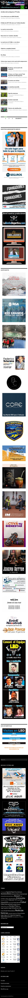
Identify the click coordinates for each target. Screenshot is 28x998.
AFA (5, 892)
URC (6, 918)
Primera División (21, 913)
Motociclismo (11, 910)
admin (9, 18)
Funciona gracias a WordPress (7, 996)
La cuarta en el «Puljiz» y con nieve (10, 42)
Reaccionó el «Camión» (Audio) (9, 35)
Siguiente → (19, 118)
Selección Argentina (15, 915)
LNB (20, 908)
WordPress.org (4, 989)
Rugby (2, 915)
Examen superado (13, 99)
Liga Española (4, 908)
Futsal (20, 900)
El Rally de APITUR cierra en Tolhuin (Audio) (13, 23)
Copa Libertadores (12, 898)
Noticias (19, 910)
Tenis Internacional (6, 917)
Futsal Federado (16, 902)
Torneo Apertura (15, 916)
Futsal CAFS (10, 902)
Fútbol (23, 902)
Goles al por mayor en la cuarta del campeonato (14, 61)
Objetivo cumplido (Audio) (8, 48)
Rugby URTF (7, 915)
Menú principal (26, 7)
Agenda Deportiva (11, 892)
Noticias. (4, 913)
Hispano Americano (5, 906)
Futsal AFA (4, 902)
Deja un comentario (16, 18)
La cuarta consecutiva (7, 29)
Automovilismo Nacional (5, 896)
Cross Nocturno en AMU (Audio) (10, 16)
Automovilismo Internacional (19, 894)
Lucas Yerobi (4, 910)
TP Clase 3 (3, 918)
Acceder (3, 980)
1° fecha (2, 892)
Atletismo (19, 892)
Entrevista (20, 898)
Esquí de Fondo (4, 900)
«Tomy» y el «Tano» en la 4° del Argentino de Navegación (16, 74)
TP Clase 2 (21, 916)
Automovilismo (6, 894)
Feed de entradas (5, 983)
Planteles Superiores (13, 913)
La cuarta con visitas (13, 80)
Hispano (19, 904)
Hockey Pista (13, 906)
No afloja (3, 55)
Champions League (4, 898)
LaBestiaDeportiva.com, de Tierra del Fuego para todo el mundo (11, 7)
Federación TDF (13, 900)
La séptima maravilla (13, 87)
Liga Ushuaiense (13, 908)
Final (18, 900)
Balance (12, 896)
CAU (21, 896)
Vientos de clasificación (14, 108)
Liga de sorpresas (13, 93)
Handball (14, 904)
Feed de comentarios (6, 986)
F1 (7, 900)
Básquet (17, 896)
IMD (19, 906)
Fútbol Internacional (6, 904)
